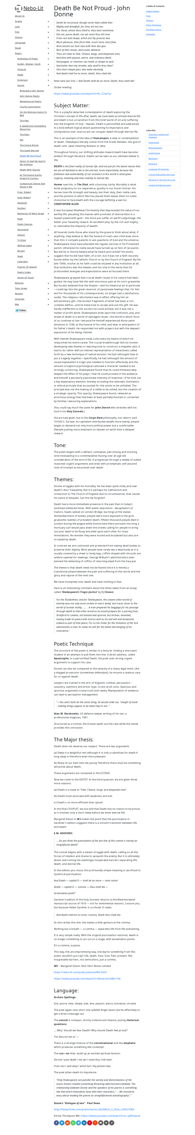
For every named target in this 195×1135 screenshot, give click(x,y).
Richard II (153, 164)
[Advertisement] (163, 83)
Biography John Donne (32, 90)
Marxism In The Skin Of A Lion (162, 180)
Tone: (148, 16)
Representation (155, 148)
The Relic (25, 134)
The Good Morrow (29, 150)
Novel (18, 48)
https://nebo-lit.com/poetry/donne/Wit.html (80, 972)
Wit (21, 139)
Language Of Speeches (159, 169)
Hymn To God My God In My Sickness (33, 163)
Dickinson (22, 80)
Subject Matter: (153, 11)
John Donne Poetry (30, 96)
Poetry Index (24, 272)
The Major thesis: (153, 29)
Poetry (18, 53)
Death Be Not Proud (30, 155)
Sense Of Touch (25, 277)
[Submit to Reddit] (67, 1122)
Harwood (22, 202)
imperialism (154, 142)
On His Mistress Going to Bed (33, 114)
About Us (20, 15)
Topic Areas (21, 288)
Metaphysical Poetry (30, 101)
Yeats (20, 256)
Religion (19, 282)
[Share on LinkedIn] (84, 1122)
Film (17, 32)
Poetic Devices (25, 224)
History (18, 37)
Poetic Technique (153, 25)
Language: (150, 34)
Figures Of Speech (27, 266)
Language (20, 42)
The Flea (24, 120)
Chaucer (21, 69)
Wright (21, 250)
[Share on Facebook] (56, 1122)
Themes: (150, 20)
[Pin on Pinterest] (89, 1122)
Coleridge (22, 261)
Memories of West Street (30, 213)
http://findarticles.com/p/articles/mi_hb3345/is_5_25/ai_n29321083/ (94, 1109)
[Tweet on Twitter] (61, 1122)
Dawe (20, 74)
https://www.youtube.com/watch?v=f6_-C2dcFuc (83, 93)
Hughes (21, 208)
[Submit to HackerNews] (95, 1122)
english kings (154, 153)
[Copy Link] (111, 1122)
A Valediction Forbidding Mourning (33, 128)
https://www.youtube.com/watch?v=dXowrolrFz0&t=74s (87, 978)
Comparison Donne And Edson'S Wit (32, 185)
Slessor (21, 234)
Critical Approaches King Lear (162, 174)
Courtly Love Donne (30, 106)
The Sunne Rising (29, 145)
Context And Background (160, 185)
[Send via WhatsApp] (73, 1122)
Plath (20, 218)
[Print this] (106, 1122)
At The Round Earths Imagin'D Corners (31, 177)
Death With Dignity (30, 169)
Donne (20, 85)
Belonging (153, 158)
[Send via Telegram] (78, 1122)
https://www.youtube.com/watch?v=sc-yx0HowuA (110, 1115)
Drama (18, 21)
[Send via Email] (100, 1122)
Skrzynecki (22, 229)
